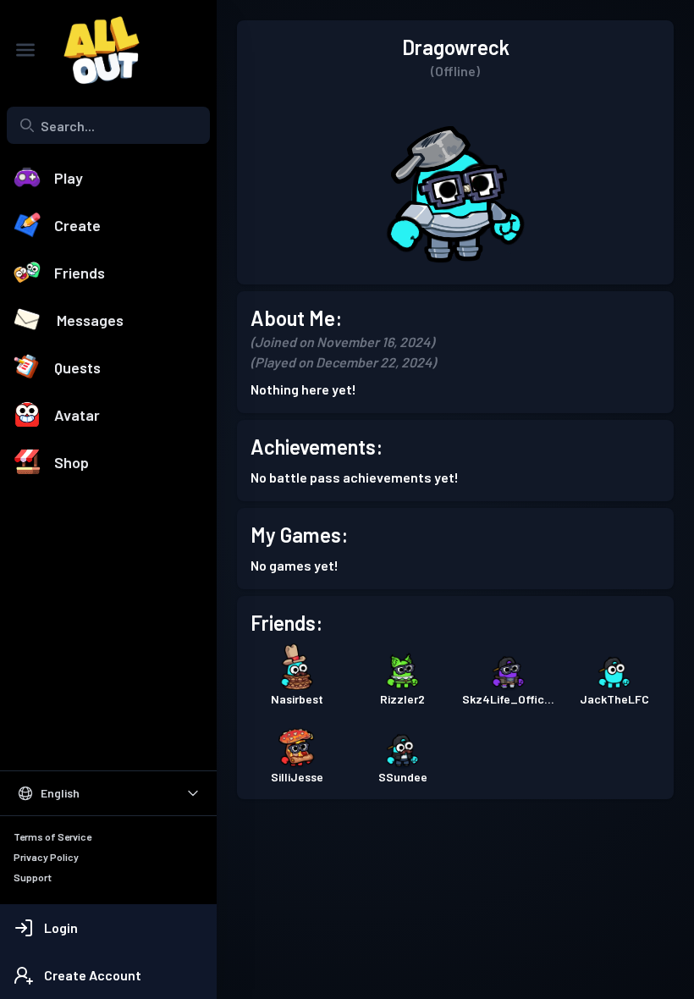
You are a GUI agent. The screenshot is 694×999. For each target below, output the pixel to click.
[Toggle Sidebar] (25, 50)
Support (33, 877)
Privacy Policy (46, 857)
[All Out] (93, 50)
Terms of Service (52, 836)
